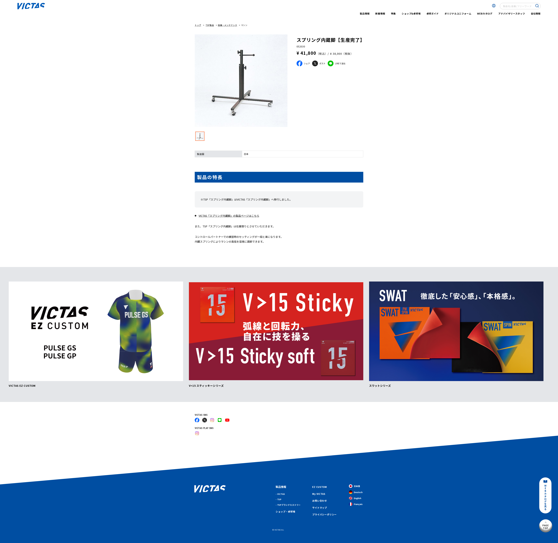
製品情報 (365, 13)
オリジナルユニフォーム (458, 13)
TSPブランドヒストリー (289, 504)
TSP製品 (210, 25)
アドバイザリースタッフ (511, 13)
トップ (198, 25)
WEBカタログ (484, 13)
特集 (393, 13)
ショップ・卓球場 (285, 511)
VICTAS (281, 494)
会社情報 (536, 13)
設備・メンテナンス (227, 25)
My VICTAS (318, 494)
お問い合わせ (319, 500)
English (357, 498)
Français (358, 504)
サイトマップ (319, 507)
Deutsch (358, 492)
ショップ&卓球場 (411, 13)
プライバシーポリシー (324, 514)
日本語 (357, 486)
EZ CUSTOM (319, 487)
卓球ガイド (432, 13)
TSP (279, 499)
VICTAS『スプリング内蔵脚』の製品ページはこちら (229, 216)
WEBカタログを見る (545, 497)
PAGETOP (545, 527)
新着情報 (380, 13)
